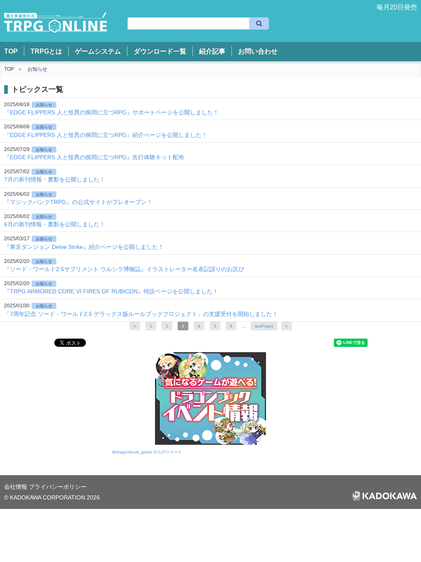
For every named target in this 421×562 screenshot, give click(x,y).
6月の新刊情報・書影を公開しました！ (54, 224)
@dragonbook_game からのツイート (147, 452)
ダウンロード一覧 (160, 51)
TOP (11, 51)
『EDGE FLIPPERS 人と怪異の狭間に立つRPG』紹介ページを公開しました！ (105, 135)
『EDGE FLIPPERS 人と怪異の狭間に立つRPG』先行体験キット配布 (94, 157)
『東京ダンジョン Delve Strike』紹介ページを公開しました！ (84, 247)
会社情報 (16, 486)
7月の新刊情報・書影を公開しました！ (54, 179)
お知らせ (37, 69)
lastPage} (264, 326)
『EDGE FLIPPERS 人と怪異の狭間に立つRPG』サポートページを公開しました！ (111, 112)
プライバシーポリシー (57, 486)
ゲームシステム (98, 51)
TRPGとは (46, 51)
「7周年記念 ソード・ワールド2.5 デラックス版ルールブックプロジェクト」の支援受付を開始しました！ (141, 314)
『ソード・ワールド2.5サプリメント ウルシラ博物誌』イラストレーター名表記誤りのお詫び (124, 269)
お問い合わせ (258, 51)
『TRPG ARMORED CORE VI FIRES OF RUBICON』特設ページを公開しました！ (111, 291)
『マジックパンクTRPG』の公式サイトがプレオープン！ (78, 202)
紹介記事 (212, 51)
